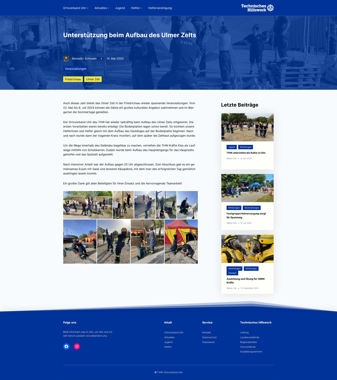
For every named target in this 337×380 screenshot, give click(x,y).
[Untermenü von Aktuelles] (108, 8)
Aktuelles (169, 337)
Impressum (208, 342)
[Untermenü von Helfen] (141, 8)
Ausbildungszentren (251, 351)
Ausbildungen (234, 268)
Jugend (231, 147)
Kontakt (206, 332)
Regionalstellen (248, 342)
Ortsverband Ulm (173, 332)
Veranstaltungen (75, 68)
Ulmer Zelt (93, 79)
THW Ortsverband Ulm (170, 372)
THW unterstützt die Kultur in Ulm (246, 152)
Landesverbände (249, 337)
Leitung (244, 332)
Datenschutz (209, 337)
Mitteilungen (245, 147)
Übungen (232, 273)
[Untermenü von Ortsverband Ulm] (87, 8)
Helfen (168, 346)
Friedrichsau (73, 79)
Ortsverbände (248, 346)
